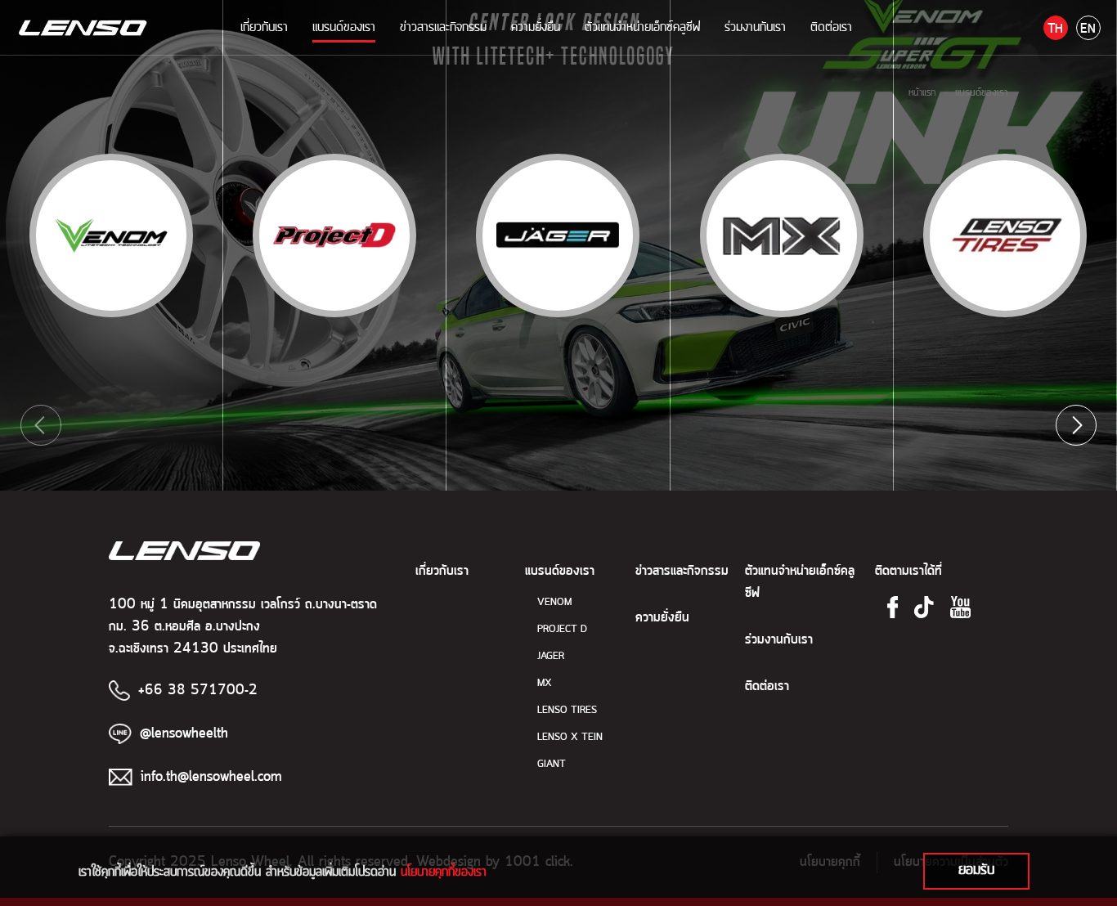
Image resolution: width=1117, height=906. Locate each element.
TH (1055, 29)
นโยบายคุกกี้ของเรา (444, 871)
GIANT (551, 764)
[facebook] (893, 607)
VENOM (554, 602)
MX (544, 683)
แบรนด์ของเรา (343, 27)
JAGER (550, 656)
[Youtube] (960, 607)
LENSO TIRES (567, 710)
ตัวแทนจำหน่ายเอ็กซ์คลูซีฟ (642, 27)
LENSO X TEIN (570, 737)
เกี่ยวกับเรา (264, 27)
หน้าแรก (922, 92)
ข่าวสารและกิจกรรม (443, 27)
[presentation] (40, 425)
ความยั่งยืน (535, 27)
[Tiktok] (924, 607)
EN (1088, 29)
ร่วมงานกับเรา (755, 27)
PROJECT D (562, 629)
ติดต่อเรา (831, 27)
